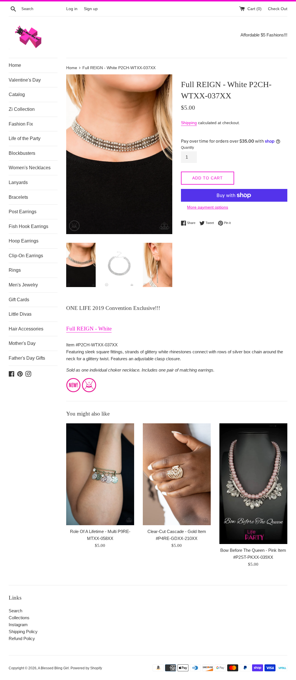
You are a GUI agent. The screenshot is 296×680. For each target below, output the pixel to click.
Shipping (189, 122)
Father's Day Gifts (27, 358)
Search (15, 610)
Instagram (18, 624)
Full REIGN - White (89, 329)
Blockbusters (22, 153)
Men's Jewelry (23, 284)
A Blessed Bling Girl (53, 668)
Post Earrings (22, 211)
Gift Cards (19, 299)
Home (15, 65)
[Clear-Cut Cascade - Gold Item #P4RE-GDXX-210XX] (177, 474)
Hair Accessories (26, 328)
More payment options (207, 207)
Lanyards (18, 182)
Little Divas (20, 314)
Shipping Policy (23, 631)
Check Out (277, 9)
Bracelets (18, 197)
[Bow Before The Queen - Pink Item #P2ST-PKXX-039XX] (253, 483)
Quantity (187, 148)
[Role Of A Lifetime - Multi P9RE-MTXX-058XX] (100, 474)
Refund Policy (22, 638)
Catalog (17, 94)
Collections (19, 617)
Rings (15, 270)
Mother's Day (22, 343)
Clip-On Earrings (26, 255)
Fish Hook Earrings (28, 226)
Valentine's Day (25, 80)
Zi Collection (22, 109)
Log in (71, 9)
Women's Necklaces (30, 167)
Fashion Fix (21, 124)
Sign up (91, 9)
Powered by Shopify (86, 668)
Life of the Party (24, 138)
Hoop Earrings (23, 240)
